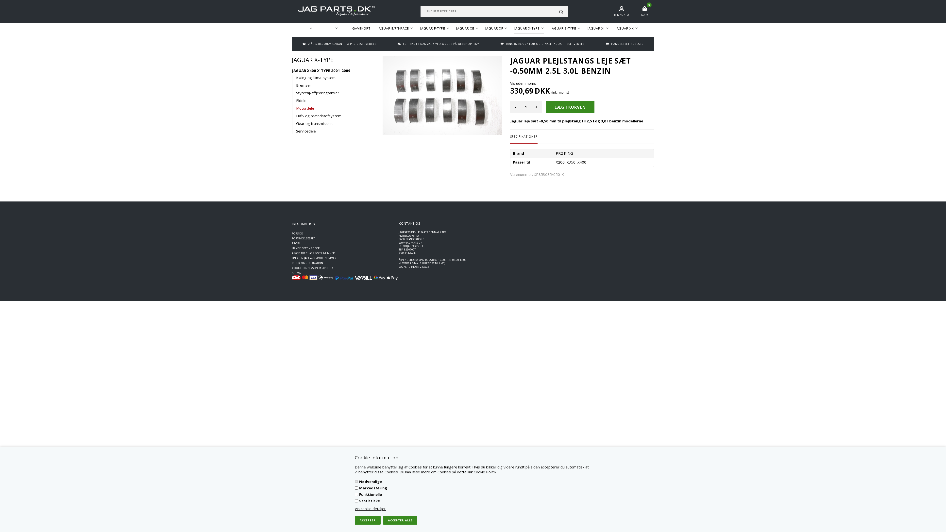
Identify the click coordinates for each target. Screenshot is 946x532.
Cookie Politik (485, 471)
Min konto (621, 15)
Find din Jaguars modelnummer (314, 258)
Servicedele (306, 131)
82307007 (410, 249)
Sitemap (297, 273)
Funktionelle (370, 494)
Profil (296, 243)
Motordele (305, 108)
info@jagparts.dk (411, 246)
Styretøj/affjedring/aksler (317, 92)
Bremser (303, 85)
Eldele (301, 100)
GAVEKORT (361, 28)
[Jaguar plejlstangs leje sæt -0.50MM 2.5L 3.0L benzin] (442, 95)
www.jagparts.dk (410, 242)
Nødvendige (370, 481)
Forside (297, 233)
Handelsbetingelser (306, 248)
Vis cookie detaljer (370, 508)
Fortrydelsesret (303, 238)
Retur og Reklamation (307, 263)
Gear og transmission (314, 123)
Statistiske (369, 500)
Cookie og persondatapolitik (312, 268)
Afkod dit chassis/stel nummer (313, 253)
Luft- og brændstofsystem (318, 115)
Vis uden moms (523, 83)
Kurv (644, 15)
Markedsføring (373, 487)
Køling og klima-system (316, 77)
